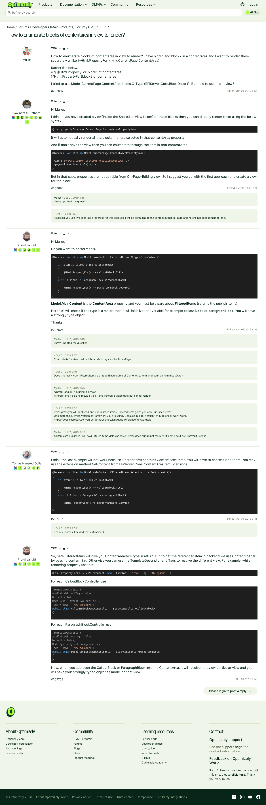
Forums (23, 27)
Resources (145, 4)
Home (10, 27)
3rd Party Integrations (172, 797)
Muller (27, 59)
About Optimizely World (52, 797)
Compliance (145, 797)
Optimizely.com (15, 738)
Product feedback (84, 757)
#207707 (57, 519)
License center (14, 753)
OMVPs (99, 4)
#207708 (57, 679)
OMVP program (82, 738)
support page (232, 747)
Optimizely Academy (154, 762)
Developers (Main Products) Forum (58, 27)
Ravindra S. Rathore (26, 113)
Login (254, 4)
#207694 (57, 188)
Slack (76, 753)
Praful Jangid (27, 245)
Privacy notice (82, 797)
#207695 (57, 330)
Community (121, 4)
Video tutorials (150, 753)
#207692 (57, 91)
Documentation (73, 4)
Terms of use (104, 797)
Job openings (14, 748)
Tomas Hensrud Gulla (26, 463)
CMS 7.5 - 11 (97, 27)
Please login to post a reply (230, 691)
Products (47, 4)
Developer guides (152, 743)
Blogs (76, 748)
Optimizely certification (19, 743)
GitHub (146, 757)
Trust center (125, 797)
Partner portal (150, 738)
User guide (148, 748)
